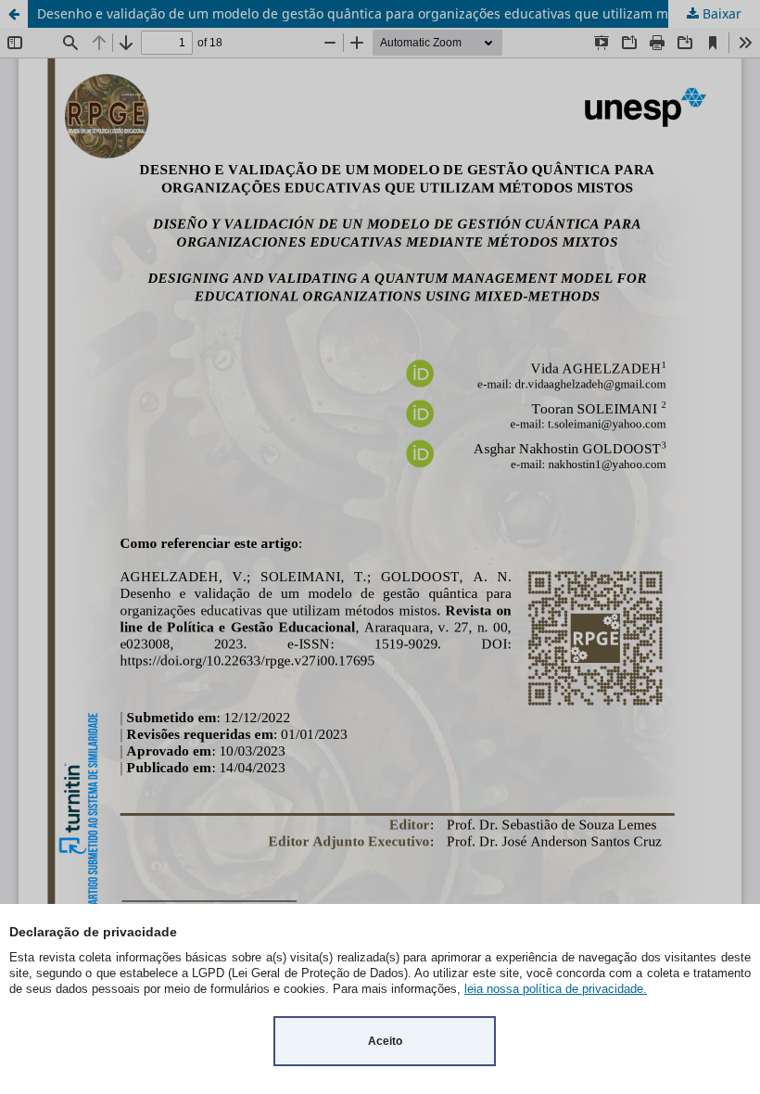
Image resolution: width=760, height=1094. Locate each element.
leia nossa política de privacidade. (555, 989)
